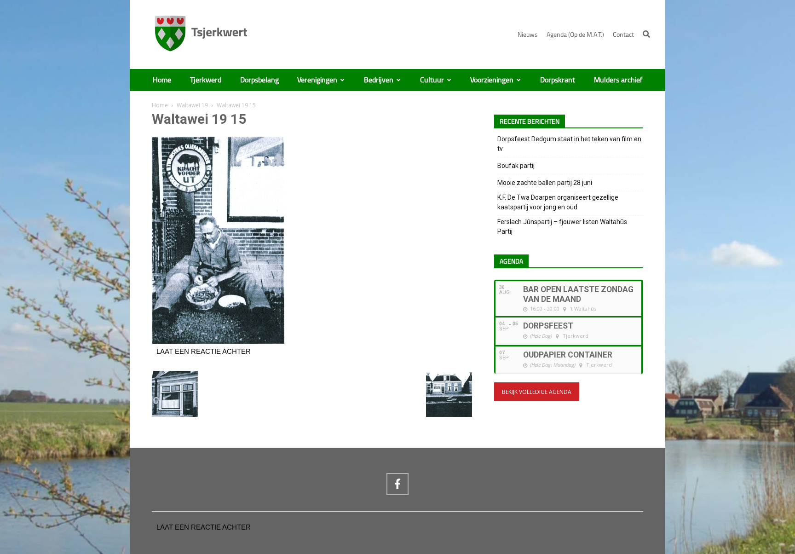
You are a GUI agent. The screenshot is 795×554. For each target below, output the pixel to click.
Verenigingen (317, 80)
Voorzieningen (491, 80)
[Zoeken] (646, 34)
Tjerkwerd (205, 80)
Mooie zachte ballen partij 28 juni (544, 182)
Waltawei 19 (192, 105)
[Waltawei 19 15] (218, 341)
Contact (623, 35)
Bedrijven (378, 80)
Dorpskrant (557, 80)
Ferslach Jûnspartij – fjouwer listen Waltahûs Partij (562, 226)
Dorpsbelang (259, 80)
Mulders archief (618, 80)
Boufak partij (516, 165)
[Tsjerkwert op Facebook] (397, 484)
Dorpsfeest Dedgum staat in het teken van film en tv (569, 143)
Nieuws (528, 35)
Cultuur (432, 80)
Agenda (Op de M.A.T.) (575, 35)
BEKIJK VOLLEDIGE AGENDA (536, 392)
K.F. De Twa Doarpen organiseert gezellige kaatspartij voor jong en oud (557, 202)
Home (162, 80)
